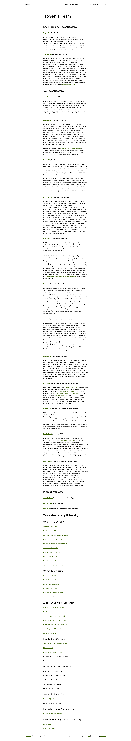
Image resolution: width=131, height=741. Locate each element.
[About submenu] (73, 4)
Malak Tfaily (46, 319)
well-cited (52, 454)
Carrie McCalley (48, 498)
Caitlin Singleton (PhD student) (52, 629)
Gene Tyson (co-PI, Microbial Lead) (53, 607)
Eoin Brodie (46, 383)
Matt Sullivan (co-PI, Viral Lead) (52, 531)
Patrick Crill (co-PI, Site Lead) (51, 699)
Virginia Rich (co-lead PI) (50, 526)
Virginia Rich (47, 33)
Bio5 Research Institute (67, 440)
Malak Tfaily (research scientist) (52, 713)
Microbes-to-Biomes (61, 395)
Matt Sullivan (47, 356)
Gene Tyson (46, 97)
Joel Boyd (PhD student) (50, 633)
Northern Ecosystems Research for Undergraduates (61, 276)
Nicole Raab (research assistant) (52, 560)
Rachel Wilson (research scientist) (53, 652)
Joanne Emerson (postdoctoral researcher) (55, 535)
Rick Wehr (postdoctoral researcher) (53, 592)
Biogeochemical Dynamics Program (70, 148)
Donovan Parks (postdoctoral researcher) (55, 620)
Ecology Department (72, 387)
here (89, 736)
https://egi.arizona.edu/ (68, 84)
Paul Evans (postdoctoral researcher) (54, 616)
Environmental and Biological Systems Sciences (67, 393)
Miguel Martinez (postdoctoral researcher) (55, 543)
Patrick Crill (46, 160)
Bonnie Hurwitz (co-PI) (50, 580)
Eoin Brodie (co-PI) (48, 724)
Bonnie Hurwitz (47, 434)
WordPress (103, 736)
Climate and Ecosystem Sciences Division (69, 391)
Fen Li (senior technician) (50, 556)
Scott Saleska (47, 54)
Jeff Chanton (47, 120)
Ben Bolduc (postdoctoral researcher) (54, 539)
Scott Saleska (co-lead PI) (50, 575)
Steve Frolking (47, 197)
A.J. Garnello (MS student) (50, 588)
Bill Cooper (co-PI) (48, 648)
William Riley (47, 408)
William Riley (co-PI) (49, 728)
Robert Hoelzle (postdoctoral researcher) (55, 624)
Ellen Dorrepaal (47, 503)
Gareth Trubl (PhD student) (51, 548)
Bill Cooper (46, 284)
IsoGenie (27, 4)
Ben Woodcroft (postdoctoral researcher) (55, 611)
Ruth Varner (46, 238)
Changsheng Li (47, 461)
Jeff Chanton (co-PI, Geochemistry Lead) (55, 643)
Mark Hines (46, 508)
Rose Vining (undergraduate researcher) (55, 565)
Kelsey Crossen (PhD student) (52, 552)
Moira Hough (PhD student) (51, 584)
